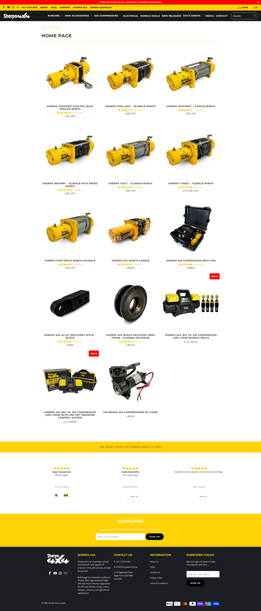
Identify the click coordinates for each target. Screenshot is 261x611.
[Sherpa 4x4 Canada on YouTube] (8, 7)
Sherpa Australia (101, 7)
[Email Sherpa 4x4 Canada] (17, 7)
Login (244, 7)
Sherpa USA (80, 7)
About (44, 7)
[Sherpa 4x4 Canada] (17, 16)
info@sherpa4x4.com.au (127, 567)
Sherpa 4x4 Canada (56, 603)
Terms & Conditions (159, 583)
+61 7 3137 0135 (29, 7)
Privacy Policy (156, 577)
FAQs (54, 7)
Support (65, 7)
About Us (154, 561)
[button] (55, 16)
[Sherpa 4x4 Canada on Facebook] (3, 7)
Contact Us (155, 572)
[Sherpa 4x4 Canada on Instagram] (13, 7)
